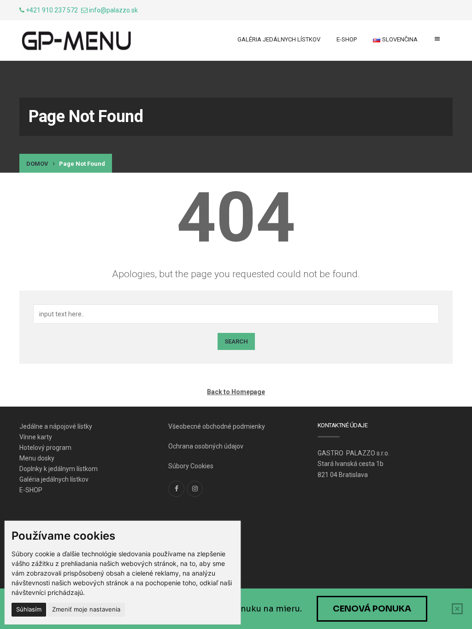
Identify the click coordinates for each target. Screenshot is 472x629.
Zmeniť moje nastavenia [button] (86, 609)
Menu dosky (36, 458)
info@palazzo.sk (113, 10)
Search (236, 341)
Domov (37, 163)
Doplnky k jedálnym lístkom (58, 468)
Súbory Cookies (190, 466)
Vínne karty (35, 437)
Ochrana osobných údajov (205, 446)
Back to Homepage (236, 392)
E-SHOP (30, 490)
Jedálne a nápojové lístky (55, 426)
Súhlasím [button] (28, 609)
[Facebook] (176, 489)
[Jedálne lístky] (77, 41)
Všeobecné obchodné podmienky (216, 426)
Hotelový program (45, 447)
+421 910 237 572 (52, 10)
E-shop (346, 39)
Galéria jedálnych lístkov (278, 39)
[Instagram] (195, 489)
